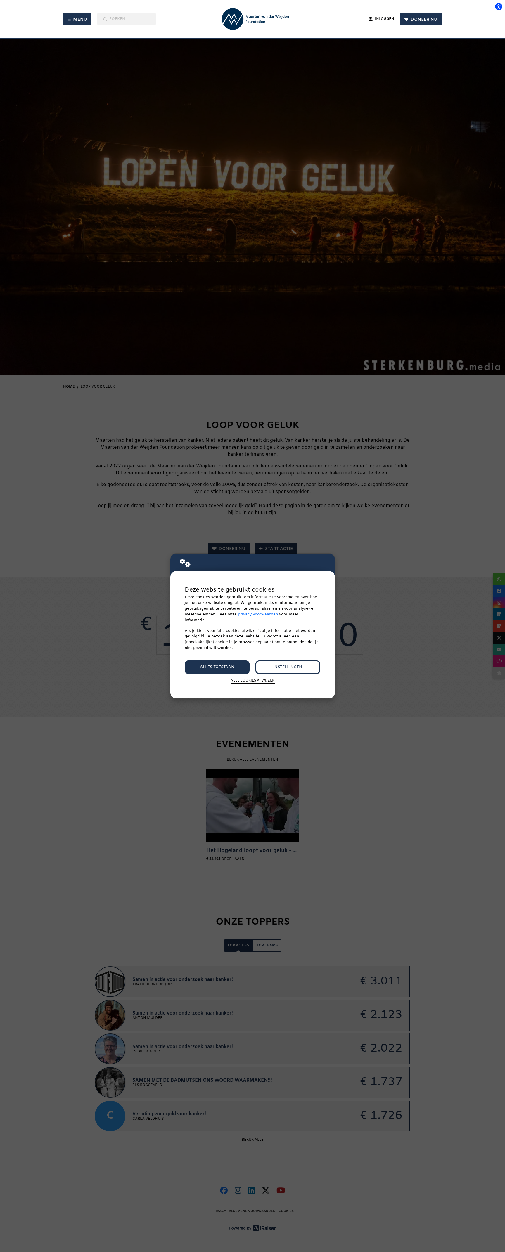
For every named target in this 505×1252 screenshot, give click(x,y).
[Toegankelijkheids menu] (498, 6)
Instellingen (287, 667)
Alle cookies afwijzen (253, 680)
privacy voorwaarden (258, 614)
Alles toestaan (217, 667)
